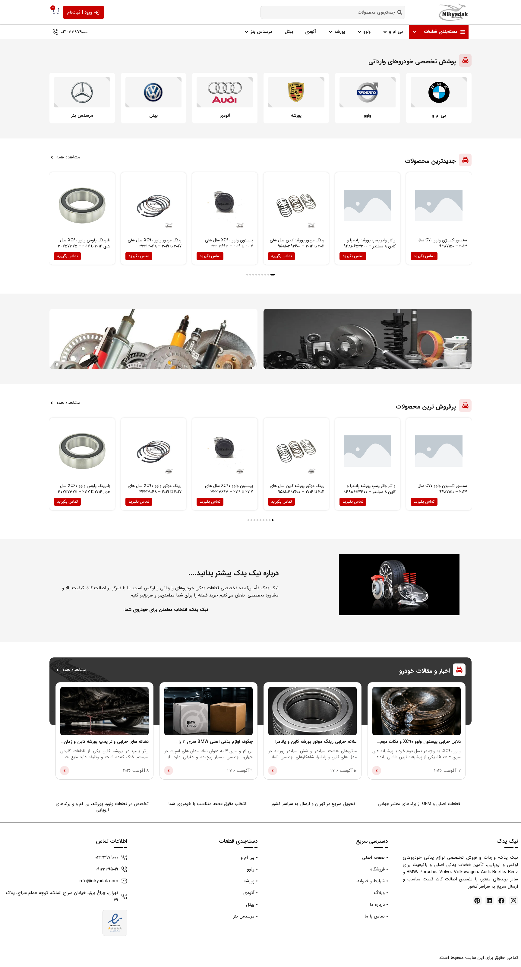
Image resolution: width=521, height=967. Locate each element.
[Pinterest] (477, 900)
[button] (272, 274)
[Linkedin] (489, 900)
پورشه (296, 115)
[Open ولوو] (359, 31)
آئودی (224, 115)
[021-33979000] (55, 32)
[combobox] (332, 12)
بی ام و (439, 115)
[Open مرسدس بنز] (246, 31)
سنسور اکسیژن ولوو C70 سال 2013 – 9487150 (442, 243)
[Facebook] (501, 900)
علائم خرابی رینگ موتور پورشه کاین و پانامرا (316, 741)
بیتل (153, 115)
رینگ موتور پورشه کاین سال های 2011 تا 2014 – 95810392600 (297, 243)
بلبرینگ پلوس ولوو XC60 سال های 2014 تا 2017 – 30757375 (84, 243)
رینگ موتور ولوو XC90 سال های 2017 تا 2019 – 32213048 (155, 243)
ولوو (367, 115)
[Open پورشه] (330, 31)
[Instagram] (513, 900)
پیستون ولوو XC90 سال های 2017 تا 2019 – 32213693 (229, 243)
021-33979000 (74, 32)
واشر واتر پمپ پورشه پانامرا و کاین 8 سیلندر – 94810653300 (370, 243)
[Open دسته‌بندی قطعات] (414, 31)
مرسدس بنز (82, 115)
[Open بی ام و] (385, 31)
